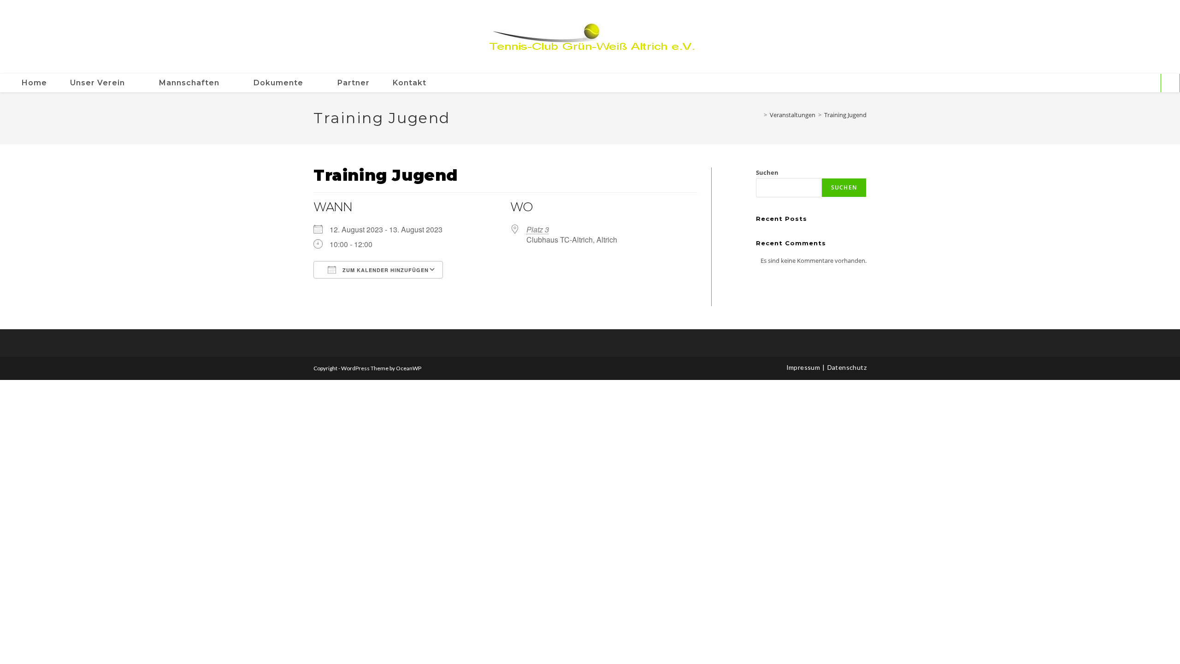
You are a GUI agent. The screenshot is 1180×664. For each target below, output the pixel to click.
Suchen (767, 172)
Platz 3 (537, 229)
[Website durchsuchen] (1170, 83)
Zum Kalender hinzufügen (385, 270)
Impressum (803, 367)
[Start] (758, 115)
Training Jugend (845, 115)
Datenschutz (847, 367)
